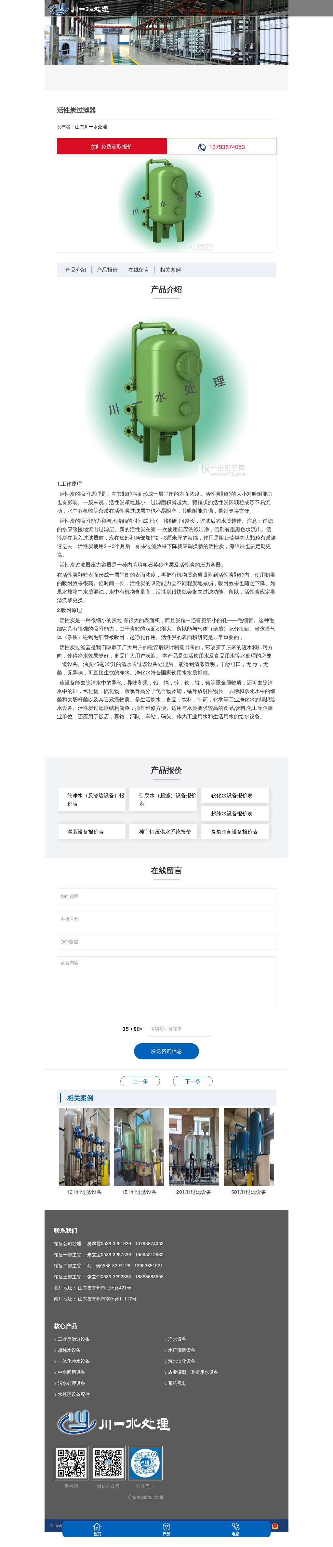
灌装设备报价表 (85, 831)
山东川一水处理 (91, 126)
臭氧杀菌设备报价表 (234, 831)
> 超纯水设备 (67, 1350)
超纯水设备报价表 (232, 813)
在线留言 (138, 269)
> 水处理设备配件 (72, 1394)
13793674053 (227, 146)
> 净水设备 (175, 1339)
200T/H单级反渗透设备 (193, 1081)
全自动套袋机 (140, 1081)
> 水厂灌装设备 (179, 1350)
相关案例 (170, 269)
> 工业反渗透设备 (72, 1339)
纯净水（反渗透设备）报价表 (96, 799)
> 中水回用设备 (69, 1372)
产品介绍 (75, 269)
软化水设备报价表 (232, 795)
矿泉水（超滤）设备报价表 (167, 799)
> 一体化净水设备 (72, 1361)
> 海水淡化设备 (179, 1361)
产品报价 (107, 269)
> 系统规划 (175, 1383)
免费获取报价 (116, 146)
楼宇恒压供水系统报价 (165, 831)
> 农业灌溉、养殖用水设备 (191, 1372)
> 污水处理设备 (69, 1383)
